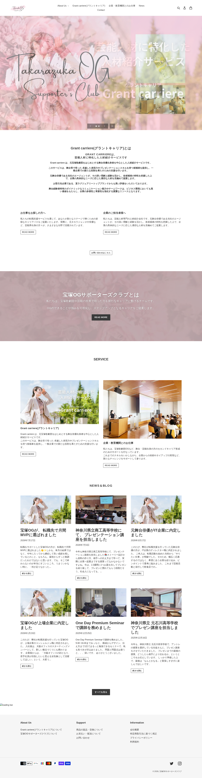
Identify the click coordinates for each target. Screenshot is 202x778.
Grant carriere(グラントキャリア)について (41, 729)
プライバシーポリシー (141, 737)
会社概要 (134, 729)
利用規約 (134, 741)
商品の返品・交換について (89, 729)
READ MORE (28, 232)
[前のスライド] (90, 126)
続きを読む (27, 573)
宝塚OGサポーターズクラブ (170, 771)
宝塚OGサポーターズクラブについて (38, 733)
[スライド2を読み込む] (99, 126)
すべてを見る (101, 692)
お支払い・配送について (88, 733)
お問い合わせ (83, 737)
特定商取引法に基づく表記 (143, 733)
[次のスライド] (104, 126)
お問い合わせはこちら (101, 253)
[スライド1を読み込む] (96, 126)
